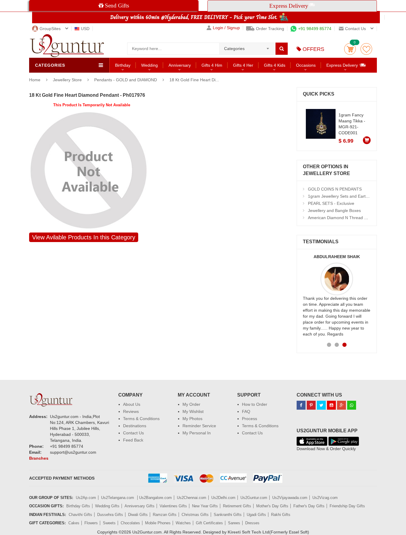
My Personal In (196, 433)
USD (85, 28)
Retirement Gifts (237, 506)
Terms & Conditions (141, 418)
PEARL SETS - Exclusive (331, 203)
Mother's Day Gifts (272, 506)
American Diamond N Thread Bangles (343, 217)
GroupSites (50, 28)
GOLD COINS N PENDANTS (335, 189)
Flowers (91, 523)
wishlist (366, 49)
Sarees (234, 523)
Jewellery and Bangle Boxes (334, 210)
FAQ (246, 411)
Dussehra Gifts (110, 514)
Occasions (306, 65)
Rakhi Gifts (280, 514)
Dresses (252, 523)
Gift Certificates (209, 523)
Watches (183, 523)
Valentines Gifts (173, 506)
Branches (38, 458)
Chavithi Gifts (80, 514)
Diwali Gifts (138, 514)
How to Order (254, 404)
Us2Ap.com (86, 497)
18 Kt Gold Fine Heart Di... (194, 79)
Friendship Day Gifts (347, 506)
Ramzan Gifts (165, 514)
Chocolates (130, 523)
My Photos (192, 418)
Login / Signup (226, 28)
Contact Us (133, 433)
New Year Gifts (205, 506)
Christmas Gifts (195, 514)
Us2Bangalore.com (155, 497)
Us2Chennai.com (191, 497)
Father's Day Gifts (309, 506)
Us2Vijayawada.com (289, 497)
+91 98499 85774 (314, 28)
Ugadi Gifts (256, 514)
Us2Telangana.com (118, 497)
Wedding (149, 65)
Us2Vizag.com (325, 497)
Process (249, 418)
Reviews (131, 411)
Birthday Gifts (78, 506)
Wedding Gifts (107, 506)
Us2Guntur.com (253, 497)
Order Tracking (270, 28)
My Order (191, 404)
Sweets (109, 523)
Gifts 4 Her (243, 65)
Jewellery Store (68, 79)
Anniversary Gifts (140, 506)
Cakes (73, 523)
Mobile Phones (158, 523)
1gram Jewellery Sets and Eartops (340, 196)
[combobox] (247, 47)
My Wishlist (193, 411)
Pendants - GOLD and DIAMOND (125, 79)
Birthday (122, 65)
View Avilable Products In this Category (83, 237)
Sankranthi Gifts (228, 514)
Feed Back (133, 440)
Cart (350, 49)
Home (34, 79)
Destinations (134, 425)
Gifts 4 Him (212, 65)
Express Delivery (342, 65)
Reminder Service (199, 425)
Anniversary (180, 65)
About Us (131, 404)
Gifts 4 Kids (274, 65)
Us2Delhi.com (223, 497)
